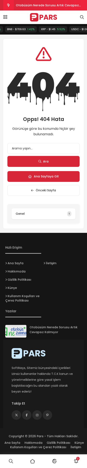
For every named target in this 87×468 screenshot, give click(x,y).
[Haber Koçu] (44, 17)
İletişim (51, 263)
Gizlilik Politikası (19, 280)
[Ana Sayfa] (33, 461)
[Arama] (82, 17)
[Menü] (5, 17)
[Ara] (11, 461)
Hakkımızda (17, 271)
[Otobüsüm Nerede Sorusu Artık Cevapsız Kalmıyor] (15, 331)
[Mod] (54, 461)
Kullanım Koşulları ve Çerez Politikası (22, 298)
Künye (12, 288)
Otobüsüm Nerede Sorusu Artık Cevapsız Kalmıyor (47, 7)
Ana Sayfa (15, 263)
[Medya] (16, 415)
